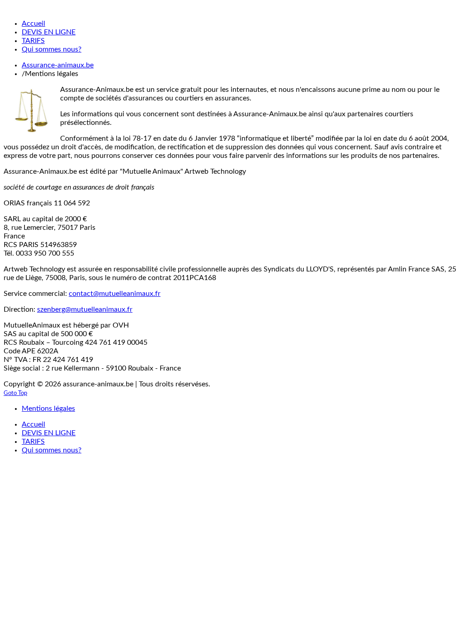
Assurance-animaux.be (58, 65)
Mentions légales (48, 408)
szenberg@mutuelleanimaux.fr (84, 309)
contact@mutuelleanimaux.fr (115, 293)
